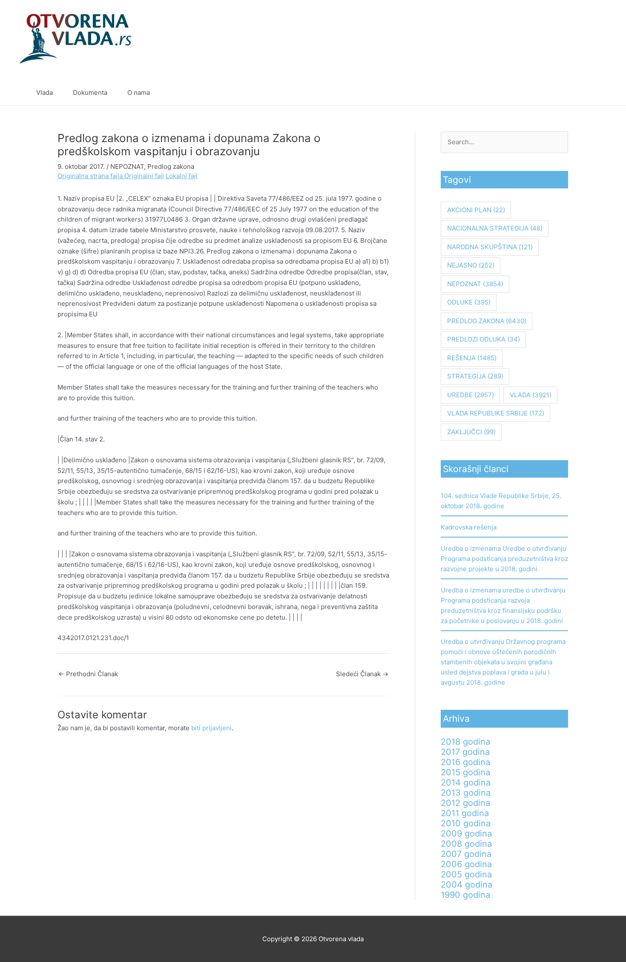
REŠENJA (472, 358)
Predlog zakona (170, 166)
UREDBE (470, 395)
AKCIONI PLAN (476, 210)
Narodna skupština (490, 247)
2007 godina (466, 854)
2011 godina (465, 813)
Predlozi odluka (483, 339)
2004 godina (466, 884)
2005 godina (466, 874)
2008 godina (466, 844)
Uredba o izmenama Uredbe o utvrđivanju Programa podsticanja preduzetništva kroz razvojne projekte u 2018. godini (504, 558)
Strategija (475, 376)
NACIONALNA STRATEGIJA (495, 228)
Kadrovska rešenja (469, 527)
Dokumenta (90, 92)
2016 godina (465, 762)
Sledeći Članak (362, 674)
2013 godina (466, 793)
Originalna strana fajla (90, 176)
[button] (586, 92)
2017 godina (465, 752)
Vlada (44, 92)
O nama (138, 92)
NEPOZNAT (127, 166)
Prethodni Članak (88, 674)
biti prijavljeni (211, 728)
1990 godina (465, 895)
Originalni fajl (144, 176)
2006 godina (466, 864)
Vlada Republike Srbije (495, 413)
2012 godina (465, 803)
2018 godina (465, 742)
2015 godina (465, 772)
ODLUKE (469, 302)
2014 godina (466, 782)
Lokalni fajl (182, 176)
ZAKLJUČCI (471, 432)
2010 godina (466, 823)
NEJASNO (470, 265)
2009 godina (466, 833)
